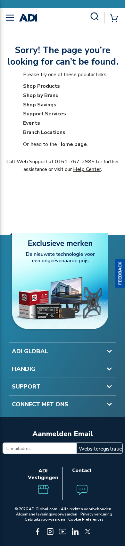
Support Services (44, 113)
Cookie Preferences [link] (86, 519)
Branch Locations (44, 132)
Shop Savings (39, 104)
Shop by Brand (41, 95)
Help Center (87, 169)
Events (31, 123)
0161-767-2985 (75, 161)
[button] (120, 273)
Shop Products (41, 86)
